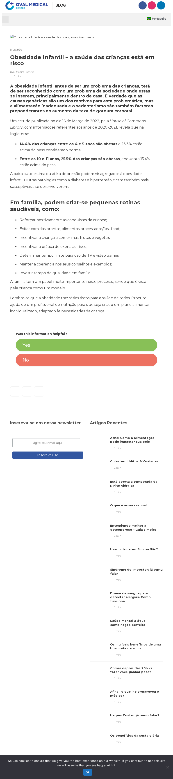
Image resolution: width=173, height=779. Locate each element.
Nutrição (16, 49)
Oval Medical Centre (22, 72)
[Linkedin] (161, 5)
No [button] (26, 360)
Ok (88, 772)
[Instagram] (152, 5)
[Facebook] (143, 5)
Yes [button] (26, 345)
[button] (5, 19)
